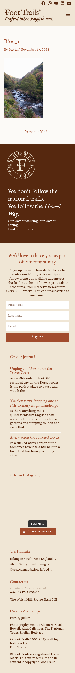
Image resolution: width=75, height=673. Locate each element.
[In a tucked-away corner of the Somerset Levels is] (37, 500)
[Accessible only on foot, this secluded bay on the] (37, 489)
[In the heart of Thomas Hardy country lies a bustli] (56, 489)
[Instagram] (50, 3)
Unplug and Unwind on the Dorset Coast (31, 371)
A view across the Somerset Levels (34, 437)
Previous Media (37, 132)
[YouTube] (56, 3)
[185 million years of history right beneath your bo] (56, 512)
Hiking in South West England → (33, 559)
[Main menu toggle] (68, 16)
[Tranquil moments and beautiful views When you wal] (18, 489)
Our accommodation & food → (31, 569)
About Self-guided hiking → (29, 564)
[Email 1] (69, 3)
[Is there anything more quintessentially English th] (18, 500)
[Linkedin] (63, 3)
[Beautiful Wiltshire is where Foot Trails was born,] (37, 512)
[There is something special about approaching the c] (18, 512)
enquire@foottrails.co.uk (28, 588)
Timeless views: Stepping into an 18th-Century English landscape (34, 403)
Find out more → (20, 229)
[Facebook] (43, 3)
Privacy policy (20, 618)
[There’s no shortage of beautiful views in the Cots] (56, 500)
